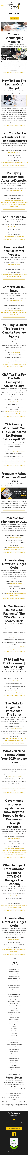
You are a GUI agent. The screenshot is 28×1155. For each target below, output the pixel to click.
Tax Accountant (11, 185)
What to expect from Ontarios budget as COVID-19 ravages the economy (14, 874)
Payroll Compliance (14, 1049)
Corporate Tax (18, 390)
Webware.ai (17, 1152)
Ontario (14, 989)
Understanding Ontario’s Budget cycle (14, 921)
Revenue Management (14, 1058)
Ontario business (14, 992)
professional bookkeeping (14, 1005)
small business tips (14, 1017)
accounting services (14, 969)
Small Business (14, 1010)
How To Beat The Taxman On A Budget (14, 84)
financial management (14, 987)
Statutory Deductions (14, 1019)
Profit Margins (14, 1056)
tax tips (14, 1026)
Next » (14, 958)
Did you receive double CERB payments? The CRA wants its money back (14, 613)
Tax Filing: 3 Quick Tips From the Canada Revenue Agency (14, 330)
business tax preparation (14, 978)
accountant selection (14, 964)
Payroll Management (14, 999)
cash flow (14, 983)
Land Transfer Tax (14, 217)
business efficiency (14, 971)
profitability (14, 1008)
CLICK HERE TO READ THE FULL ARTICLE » (14, 72)
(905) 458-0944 (15, 14)
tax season (14, 1069)
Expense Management (14, 1040)
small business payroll (14, 1015)
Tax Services (24, 46)
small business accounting (14, 1012)
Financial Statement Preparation (19, 628)
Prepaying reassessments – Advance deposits (14, 176)
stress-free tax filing (14, 1021)
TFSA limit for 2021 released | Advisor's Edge (14, 663)
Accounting (10, 46)
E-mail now (14, 18)
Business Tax (18, 341)
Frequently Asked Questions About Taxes (14, 477)
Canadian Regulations (14, 980)
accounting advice (14, 967)
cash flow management (14, 985)
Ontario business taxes (14, 994)
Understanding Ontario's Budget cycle (14, 563)
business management (14, 976)
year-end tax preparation (14, 1074)
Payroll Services (19, 343)
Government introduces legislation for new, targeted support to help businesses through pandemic (14, 814)
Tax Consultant (6, 145)
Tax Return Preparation (17, 145)
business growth (14, 973)
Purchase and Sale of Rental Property (14, 250)
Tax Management (14, 1024)
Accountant (5, 526)
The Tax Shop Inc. (14, 1113)
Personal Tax (11, 528)
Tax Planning (15, 259)
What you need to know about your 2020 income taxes (14, 756)
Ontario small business (14, 996)
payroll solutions (14, 1003)
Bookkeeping (17, 46)
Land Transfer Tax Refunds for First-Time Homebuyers (14, 137)
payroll (14, 1047)
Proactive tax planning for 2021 (14, 519)
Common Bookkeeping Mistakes (14, 37)
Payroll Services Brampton (14, 1001)
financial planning (14, 1042)
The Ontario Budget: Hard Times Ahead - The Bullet (14, 708)
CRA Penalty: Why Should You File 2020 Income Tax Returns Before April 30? (14, 431)
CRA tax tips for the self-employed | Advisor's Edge (14, 380)
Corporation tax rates (14, 288)
